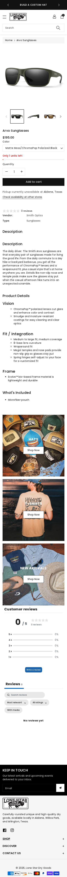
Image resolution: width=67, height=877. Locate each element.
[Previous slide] (8, 5)
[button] (6, 17)
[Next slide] (59, 5)
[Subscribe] (60, 788)
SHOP (6, 839)
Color (6, 141)
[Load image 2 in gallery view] (33, 116)
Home (9, 40)
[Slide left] (6, 116)
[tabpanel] (33, 725)
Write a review (33, 669)
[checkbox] (13, 710)
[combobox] (33, 28)
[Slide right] (60, 116)
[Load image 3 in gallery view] (50, 116)
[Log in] (54, 16)
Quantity (8, 164)
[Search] (58, 28)
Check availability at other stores (22, 197)
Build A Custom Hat (33, 5)
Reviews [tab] (14, 684)
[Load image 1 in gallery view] (17, 116)
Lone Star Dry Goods (38, 868)
